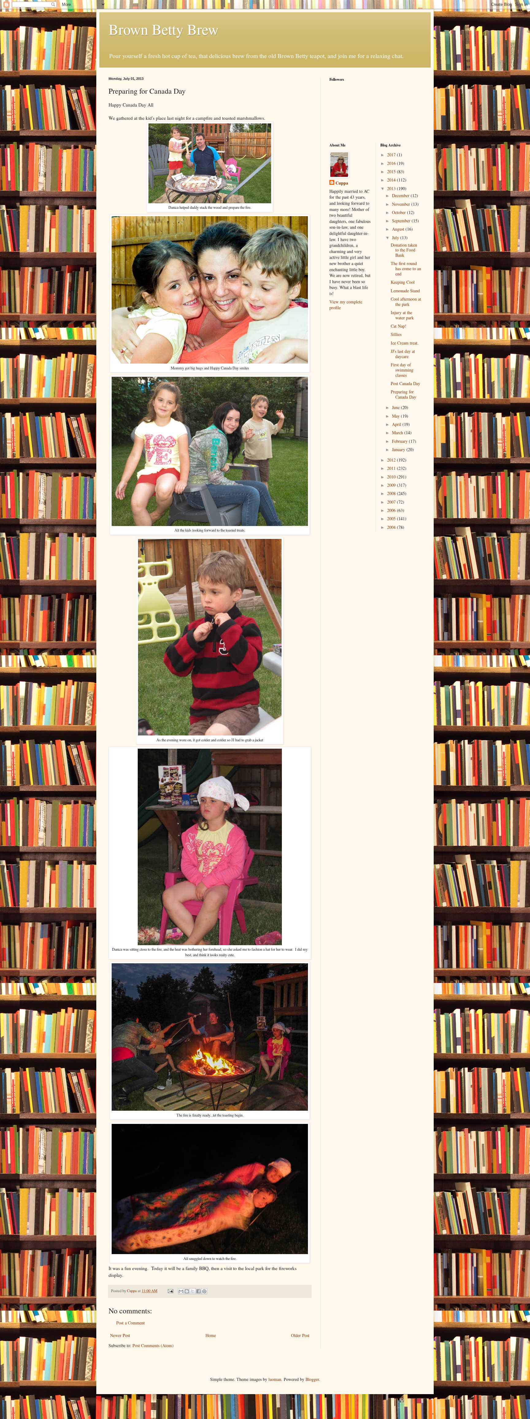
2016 (392, 163)
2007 (392, 502)
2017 (392, 155)
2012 (392, 460)
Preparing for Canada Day (403, 394)
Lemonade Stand (405, 291)
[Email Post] (170, 1290)
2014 (392, 180)
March (398, 432)
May (396, 416)
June (396, 407)
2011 (392, 468)
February (400, 441)
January (399, 449)
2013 (392, 188)
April (397, 424)
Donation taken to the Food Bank (404, 250)
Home (210, 1335)
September (402, 221)
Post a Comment (130, 1323)
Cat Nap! (398, 326)
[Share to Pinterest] (204, 1291)
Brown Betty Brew (164, 29)
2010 (392, 477)
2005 (392, 518)
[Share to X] (193, 1291)
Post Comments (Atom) (153, 1345)
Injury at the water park (402, 315)
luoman (274, 1379)
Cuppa (342, 183)
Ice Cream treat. (405, 343)
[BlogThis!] (187, 1291)
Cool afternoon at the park (406, 301)
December (401, 195)
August (398, 229)
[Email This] (181, 1291)
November (401, 204)
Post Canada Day (405, 383)
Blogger (312, 1379)
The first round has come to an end (406, 268)
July (396, 237)
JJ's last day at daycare (403, 353)
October (399, 212)
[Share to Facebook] (198, 1291)
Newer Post (120, 1335)
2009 (392, 485)
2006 (392, 510)
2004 (392, 527)
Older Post (300, 1335)
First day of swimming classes (402, 370)
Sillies (396, 334)
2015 (392, 171)
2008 (392, 493)
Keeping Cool (403, 282)
